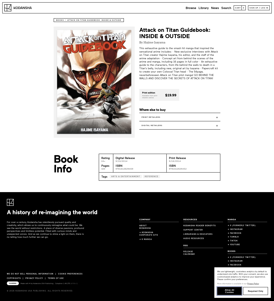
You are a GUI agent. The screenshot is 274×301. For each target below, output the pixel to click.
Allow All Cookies (229, 290)
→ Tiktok (233, 240)
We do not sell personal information (30, 274)
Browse (191, 8)
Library (204, 8)
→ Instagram (235, 229)
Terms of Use (56, 278)
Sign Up (253, 8)
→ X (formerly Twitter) (242, 225)
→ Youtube (234, 244)
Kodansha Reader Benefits (199, 225)
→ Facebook (234, 233)
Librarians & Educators (197, 234)
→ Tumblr (233, 237)
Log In (264, 8)
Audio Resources (193, 238)
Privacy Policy (34, 278)
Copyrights (14, 278)
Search (226, 8)
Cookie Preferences (70, 274)
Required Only (255, 291)
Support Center (193, 230)
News (215, 8)
